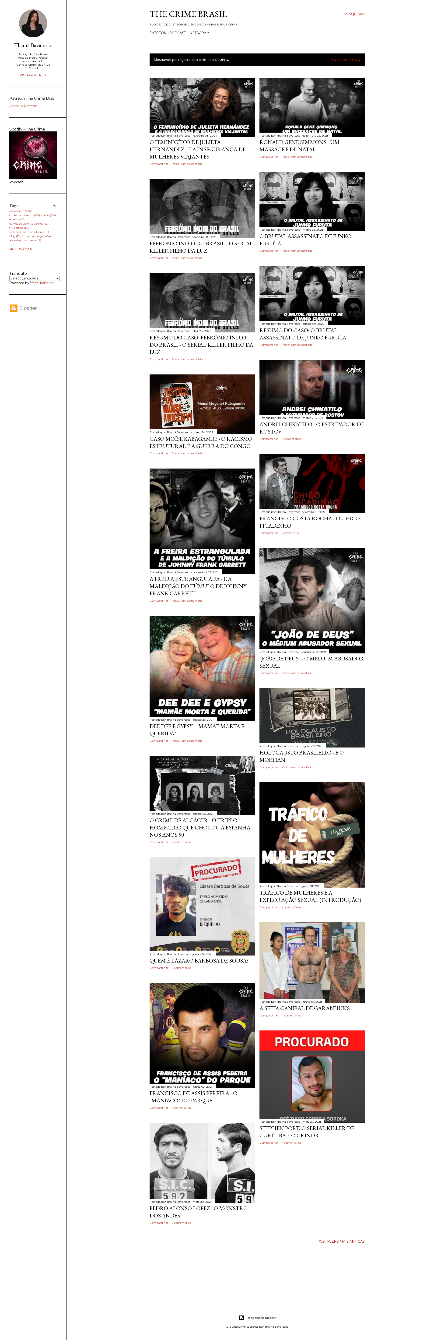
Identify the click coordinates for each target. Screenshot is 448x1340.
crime (48, 215)
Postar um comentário (187, 164)
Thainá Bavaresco (33, 45)
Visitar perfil (33, 75)
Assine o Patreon (23, 106)
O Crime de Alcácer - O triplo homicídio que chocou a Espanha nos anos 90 (200, 827)
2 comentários (181, 842)
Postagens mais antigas (341, 1241)
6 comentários (291, 439)
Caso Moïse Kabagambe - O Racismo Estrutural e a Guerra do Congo (201, 442)
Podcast (177, 33)
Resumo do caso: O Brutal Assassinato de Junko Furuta (302, 334)
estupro (16, 219)
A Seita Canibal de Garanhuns (304, 1008)
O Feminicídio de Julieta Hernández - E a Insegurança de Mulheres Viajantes (198, 149)
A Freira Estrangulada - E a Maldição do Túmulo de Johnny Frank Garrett (198, 586)
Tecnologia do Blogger (261, 1317)
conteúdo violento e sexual (29, 223)
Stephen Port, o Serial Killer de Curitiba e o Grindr (306, 1132)
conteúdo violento (24, 215)
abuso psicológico (36, 236)
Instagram (199, 33)
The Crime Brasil (188, 13)
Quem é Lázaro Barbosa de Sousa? (199, 960)
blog (14, 236)
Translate (46, 283)
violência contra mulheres (28, 232)
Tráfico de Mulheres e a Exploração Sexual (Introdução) (310, 896)
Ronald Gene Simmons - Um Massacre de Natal (299, 145)
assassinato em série (24, 240)
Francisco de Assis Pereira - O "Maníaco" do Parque (193, 1097)
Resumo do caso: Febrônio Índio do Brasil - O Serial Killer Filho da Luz (201, 345)
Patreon (158, 33)
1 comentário (290, 533)
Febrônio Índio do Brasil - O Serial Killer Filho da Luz (201, 247)
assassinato (19, 211)
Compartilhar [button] (159, 164)
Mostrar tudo (345, 60)
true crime (18, 227)
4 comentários (291, 1015)
